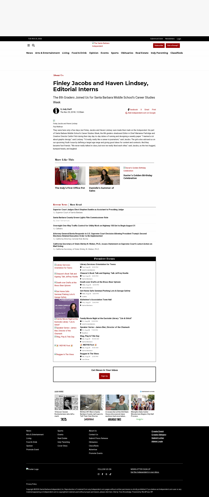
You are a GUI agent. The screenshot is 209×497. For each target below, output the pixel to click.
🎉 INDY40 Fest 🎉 (88, 345)
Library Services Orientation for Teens (98, 264)
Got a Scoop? (172, 45)
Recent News (60, 205)
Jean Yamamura (62, 221)
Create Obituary (159, 435)
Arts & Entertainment (47, 53)
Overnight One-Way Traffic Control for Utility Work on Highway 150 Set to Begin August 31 (94, 226)
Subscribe (159, 45)
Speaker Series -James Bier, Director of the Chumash (105, 327)
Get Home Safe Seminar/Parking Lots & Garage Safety (105, 291)
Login (179, 39)
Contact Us (93, 435)
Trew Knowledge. (125, 492)
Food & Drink (79, 53)
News (29, 53)
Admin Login (157, 441)
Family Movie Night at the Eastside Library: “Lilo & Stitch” (106, 318)
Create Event (158, 431)
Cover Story (62, 446)
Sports (115, 53)
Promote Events (96, 453)
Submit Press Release (98, 438)
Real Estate (142, 53)
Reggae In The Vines (89, 354)
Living (65, 53)
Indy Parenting (159, 53)
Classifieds (176, 53)
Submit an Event (156, 39)
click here (108, 492)
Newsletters (170, 39)
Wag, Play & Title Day (89, 336)
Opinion (93, 53)
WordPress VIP (147, 492)
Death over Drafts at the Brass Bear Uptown (100, 282)
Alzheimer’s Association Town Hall (96, 299)
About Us (58, 75)
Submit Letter (158, 438)
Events (105, 53)
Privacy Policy (31, 484)
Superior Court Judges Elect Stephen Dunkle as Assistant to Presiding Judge (88, 209)
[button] (66, 408)
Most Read (76, 205)
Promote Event (32, 450)
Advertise (93, 450)
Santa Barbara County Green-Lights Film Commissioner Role (80, 217)
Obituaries (127, 53)
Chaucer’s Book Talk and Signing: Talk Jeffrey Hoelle (104, 273)
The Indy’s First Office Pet (70, 188)
